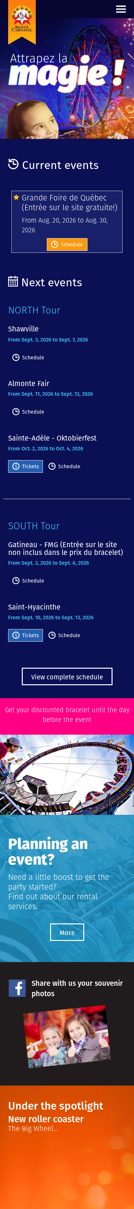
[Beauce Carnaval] (36, 8)
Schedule (72, 244)
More (67, 932)
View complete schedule (67, 677)
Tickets (30, 466)
